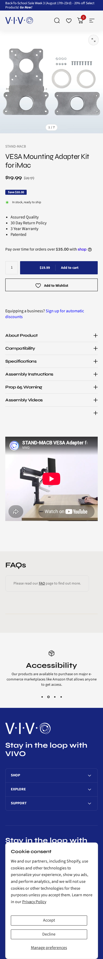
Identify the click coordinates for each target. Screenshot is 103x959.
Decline (48, 934)
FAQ (42, 583)
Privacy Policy (34, 902)
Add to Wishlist (56, 286)
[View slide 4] (61, 697)
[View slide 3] (55, 697)
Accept (49, 920)
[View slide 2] (48, 697)
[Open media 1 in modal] (93, 40)
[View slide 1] (42, 697)
